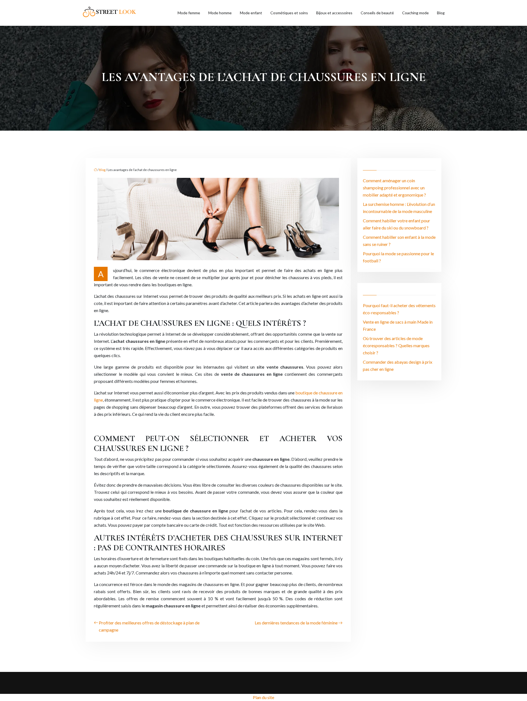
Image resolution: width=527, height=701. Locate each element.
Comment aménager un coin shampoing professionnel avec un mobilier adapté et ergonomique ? (394, 187)
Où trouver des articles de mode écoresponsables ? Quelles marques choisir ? (396, 345)
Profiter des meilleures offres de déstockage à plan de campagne (149, 626)
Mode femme (189, 12)
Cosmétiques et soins (289, 12)
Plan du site (263, 697)
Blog (441, 12)
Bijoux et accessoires (334, 12)
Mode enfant (251, 12)
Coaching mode (415, 12)
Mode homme (220, 12)
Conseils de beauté (377, 12)
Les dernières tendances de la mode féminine (296, 622)
